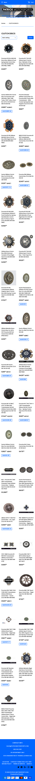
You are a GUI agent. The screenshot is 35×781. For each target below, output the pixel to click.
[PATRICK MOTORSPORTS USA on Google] (25, 767)
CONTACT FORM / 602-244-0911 (21, 762)
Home (3, 23)
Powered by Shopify (16, 774)
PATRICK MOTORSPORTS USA (19, 772)
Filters (30, 37)
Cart (32, 2)
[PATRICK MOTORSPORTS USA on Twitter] (18, 767)
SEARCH (29, 764)
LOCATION (5, 762)
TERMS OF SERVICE (19, 764)
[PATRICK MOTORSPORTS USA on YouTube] (32, 767)
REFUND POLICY (6, 764)
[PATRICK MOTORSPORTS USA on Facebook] (22, 767)
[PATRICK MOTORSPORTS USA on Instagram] (28, 767)
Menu (5, 2)
